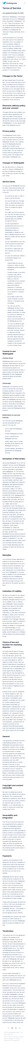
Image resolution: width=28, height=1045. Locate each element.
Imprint (17, 1038)
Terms (10, 1036)
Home (5, 1036)
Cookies (21, 1036)
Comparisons (16, 1040)
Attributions (7, 1040)
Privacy (15, 1036)
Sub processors (9, 1038)
